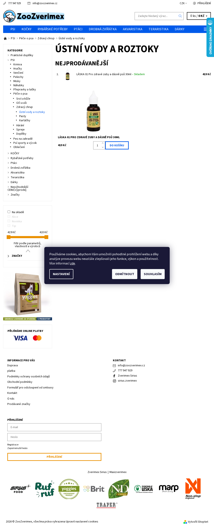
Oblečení (19, 147)
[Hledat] (180, 16)
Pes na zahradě (23, 139)
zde (72, 263)
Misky (16, 81)
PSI (12, 29)
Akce (15, 217)
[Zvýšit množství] (103, 143)
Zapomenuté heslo (17, 448)
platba (11, 371)
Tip (14, 226)
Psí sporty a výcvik (25, 143)
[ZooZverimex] (55, 16)
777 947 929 (14, 3)
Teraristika (158, 29)
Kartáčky (24, 120)
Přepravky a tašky (24, 89)
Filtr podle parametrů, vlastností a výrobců (27, 244)
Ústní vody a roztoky (32, 112)
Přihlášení (204, 3)
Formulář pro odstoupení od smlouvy (30, 388)
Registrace (12, 444)
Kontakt (12, 393)
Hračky (17, 69)
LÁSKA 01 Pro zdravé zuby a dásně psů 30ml (110, 74)
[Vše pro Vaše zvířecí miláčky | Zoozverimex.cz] (5, 38)
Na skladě (18, 212)
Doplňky (21, 134)
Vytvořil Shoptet (198, 522)
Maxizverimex (118, 472)
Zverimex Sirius (127, 376)
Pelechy (18, 77)
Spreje (20, 130)
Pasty (22, 116)
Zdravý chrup (24, 107)
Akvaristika (132, 29)
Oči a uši (21, 103)
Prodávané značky (18, 404)
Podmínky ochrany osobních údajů (28, 376)
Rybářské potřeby (53, 29)
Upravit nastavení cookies (82, 522)
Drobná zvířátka (103, 29)
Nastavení (61, 274)
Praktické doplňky (22, 55)
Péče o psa (20, 94)
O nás (10, 399)
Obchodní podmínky (19, 382)
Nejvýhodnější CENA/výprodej (18, 188)
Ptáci (78, 29)
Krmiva (17, 64)
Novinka (17, 221)
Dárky (179, 29)
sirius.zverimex (127, 381)
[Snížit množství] (103, 147)
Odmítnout (124, 274)
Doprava (12, 365)
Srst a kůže (23, 99)
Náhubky (18, 85)
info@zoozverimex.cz (45, 3)
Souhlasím (153, 274)
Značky (15, 195)
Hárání (20, 125)
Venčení (18, 73)
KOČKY (26, 29)
